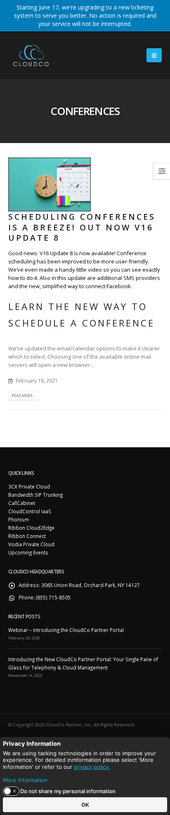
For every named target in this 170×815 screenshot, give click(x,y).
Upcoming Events (28, 552)
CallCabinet (21, 503)
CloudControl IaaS (29, 511)
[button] (154, 55)
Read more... (23, 395)
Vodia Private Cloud (31, 544)
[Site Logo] (31, 55)
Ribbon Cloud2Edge (31, 527)
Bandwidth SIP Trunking (35, 494)
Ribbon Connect (27, 536)
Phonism (18, 519)
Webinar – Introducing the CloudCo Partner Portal (66, 630)
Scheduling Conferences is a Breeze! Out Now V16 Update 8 (82, 227)
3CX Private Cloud (29, 486)
